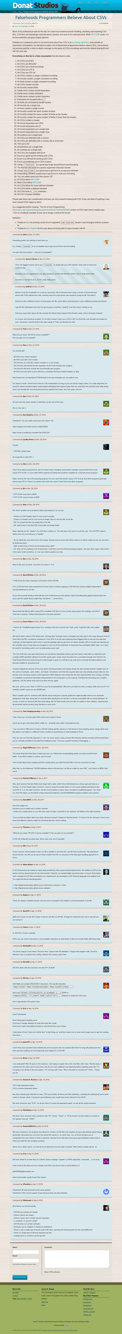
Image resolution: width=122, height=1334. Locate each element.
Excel (22, 23)
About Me (44, 1302)
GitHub (85, 1292)
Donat (35, 5)
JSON (30, 1299)
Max (28, 222)
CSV (36, 23)
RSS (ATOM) (21, 1299)
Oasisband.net (88, 1309)
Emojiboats (87, 1302)
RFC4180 (95, 35)
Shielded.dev (87, 1299)
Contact (105, 2)
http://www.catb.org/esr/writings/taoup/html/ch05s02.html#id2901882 (41, 210)
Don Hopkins (31, 228)
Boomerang (87, 1305)
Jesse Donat (19, 26)
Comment (47, 1247)
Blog (80, 2)
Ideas (43, 1305)
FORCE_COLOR (89, 1312)
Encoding (28, 23)
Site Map (16, 1292)
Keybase (92, 1292)
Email (15, 1256)
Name (15, 1247)
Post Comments (20, 1277)
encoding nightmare (80, 42)
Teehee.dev (87, 1315)
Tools (96, 2)
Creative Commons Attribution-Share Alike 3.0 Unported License (59, 1330)
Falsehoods (16, 23)
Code (88, 2)
